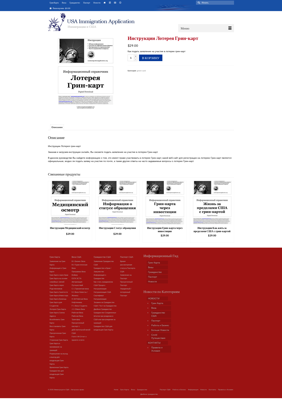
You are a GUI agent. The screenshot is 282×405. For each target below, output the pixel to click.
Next (231, 212)
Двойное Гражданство (103, 309)
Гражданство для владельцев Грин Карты (57, 374)
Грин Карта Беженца (58, 299)
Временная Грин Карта (59, 367)
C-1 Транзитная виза (80, 289)
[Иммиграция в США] (93, 22)
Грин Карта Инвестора (59, 296)
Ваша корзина (61, 8)
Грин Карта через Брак (59, 275)
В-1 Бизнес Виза (78, 261)
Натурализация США (102, 292)
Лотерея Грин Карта (58, 309)
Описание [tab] (57, 127)
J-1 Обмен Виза (78, 309)
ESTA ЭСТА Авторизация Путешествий (77, 281)
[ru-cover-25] (85, 75)
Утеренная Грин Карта (59, 340)
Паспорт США (126, 256)
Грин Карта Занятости (59, 292)
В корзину (150, 58)
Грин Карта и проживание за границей (56, 346)
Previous (51, 212)
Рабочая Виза (77, 313)
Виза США (76, 256)
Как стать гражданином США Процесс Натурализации (103, 285)
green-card (141, 71)
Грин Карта (55, 256)
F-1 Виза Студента (79, 306)
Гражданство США (102, 256)
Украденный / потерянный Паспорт (125, 292)
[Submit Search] (198, 3)
